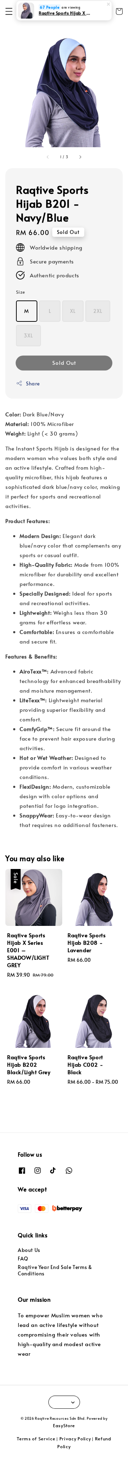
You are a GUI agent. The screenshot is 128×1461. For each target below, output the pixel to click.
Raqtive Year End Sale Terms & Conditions (55, 1270)
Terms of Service (36, 1438)
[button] (9, 11)
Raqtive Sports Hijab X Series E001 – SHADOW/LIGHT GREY (64, 15)
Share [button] (33, 383)
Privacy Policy (75, 1438)
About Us (29, 1250)
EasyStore (64, 1425)
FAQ (23, 1258)
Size (20, 292)
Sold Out (64, 362)
